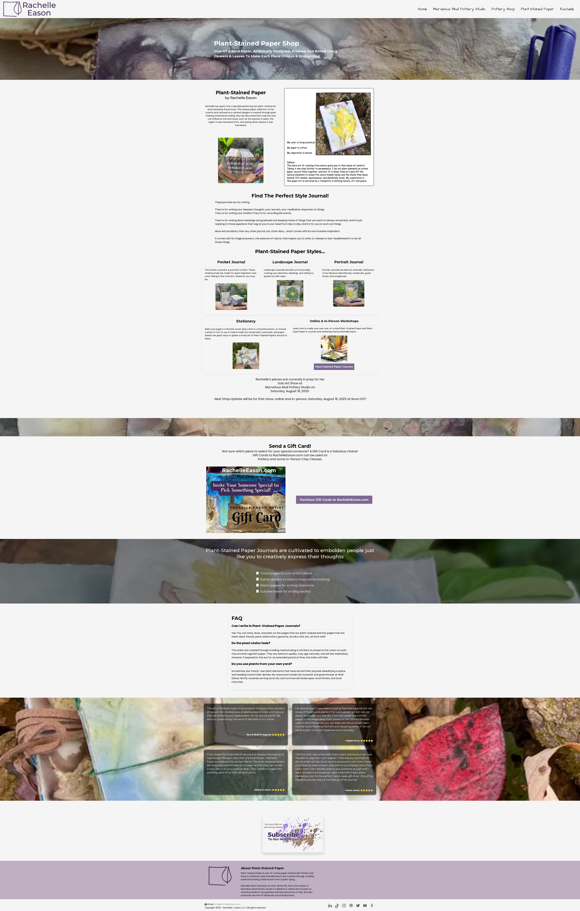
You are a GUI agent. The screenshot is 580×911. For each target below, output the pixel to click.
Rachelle (567, 9)
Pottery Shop (503, 9)
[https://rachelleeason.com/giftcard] (245, 500)
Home (422, 9)
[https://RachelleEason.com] (29, 9)
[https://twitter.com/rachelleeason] (358, 905)
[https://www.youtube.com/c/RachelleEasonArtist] (365, 905)
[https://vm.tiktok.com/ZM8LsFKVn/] (337, 906)
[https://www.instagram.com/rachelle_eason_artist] (344, 905)
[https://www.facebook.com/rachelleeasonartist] (372, 905)
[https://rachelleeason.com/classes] (334, 349)
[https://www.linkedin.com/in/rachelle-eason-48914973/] (330, 905)
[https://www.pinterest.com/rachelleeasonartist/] (351, 905)
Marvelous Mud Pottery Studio (459, 9)
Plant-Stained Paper (537, 9)
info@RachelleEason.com (227, 904)
